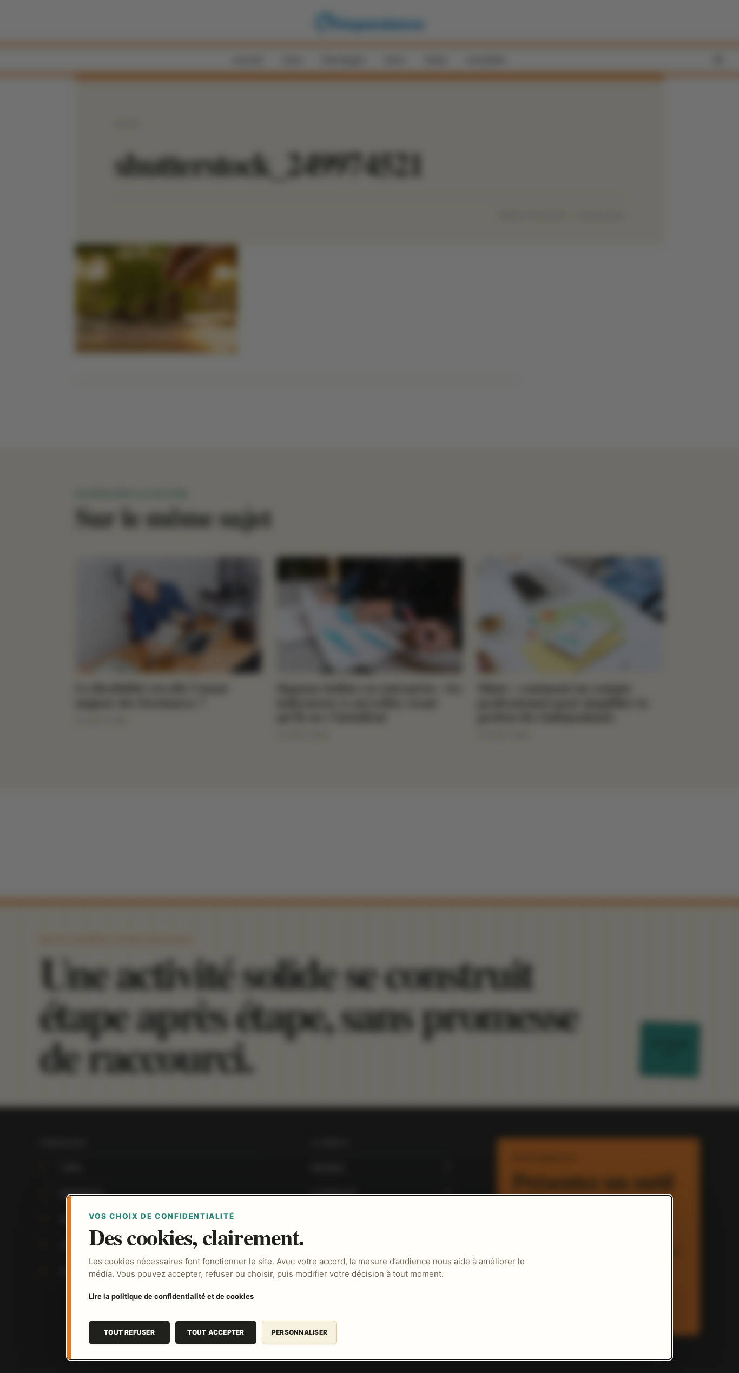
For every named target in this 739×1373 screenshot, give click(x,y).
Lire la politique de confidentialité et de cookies (171, 1296)
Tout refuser (129, 1332)
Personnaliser (299, 1332)
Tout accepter (215, 1332)
